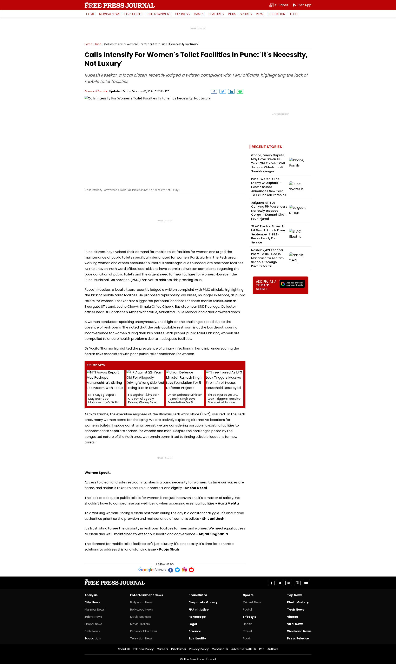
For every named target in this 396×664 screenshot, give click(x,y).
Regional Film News (143, 631)
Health (247, 624)
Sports (246, 14)
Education (277, 14)
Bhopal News (94, 624)
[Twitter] (177, 569)
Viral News (295, 624)
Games (199, 14)
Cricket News (252, 602)
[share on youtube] (306, 583)
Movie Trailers (140, 624)
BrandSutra (198, 595)
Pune (98, 44)
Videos (292, 617)
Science (195, 631)
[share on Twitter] (222, 91)
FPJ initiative (199, 609)
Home (90, 14)
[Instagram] (184, 569)
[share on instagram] (297, 583)
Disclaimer (178, 649)
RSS (261, 649)
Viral (260, 14)
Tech (293, 14)
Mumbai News (109, 14)
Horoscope (197, 617)
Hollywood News (141, 609)
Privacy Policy (199, 649)
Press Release (298, 638)
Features (216, 14)
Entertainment (159, 14)
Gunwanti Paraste (96, 91)
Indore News (93, 617)
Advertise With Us (243, 649)
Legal (193, 624)
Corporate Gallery (203, 602)
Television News (141, 638)
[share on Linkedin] (231, 91)
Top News (294, 595)
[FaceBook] (170, 569)
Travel (247, 631)
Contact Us (220, 649)
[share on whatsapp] (240, 91)
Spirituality (197, 638)
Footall (247, 609)
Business (182, 14)
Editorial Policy (143, 649)
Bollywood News (141, 602)
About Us (124, 649)
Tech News (295, 609)
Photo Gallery (298, 602)
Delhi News (92, 631)
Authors (272, 649)
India (232, 14)
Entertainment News (146, 595)
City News (92, 602)
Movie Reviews (140, 617)
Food (246, 638)
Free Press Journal (120, 5)
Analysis (91, 595)
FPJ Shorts (133, 14)
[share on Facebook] (214, 91)
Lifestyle (250, 617)
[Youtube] (191, 569)
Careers (162, 649)
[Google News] (152, 569)
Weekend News (299, 631)
